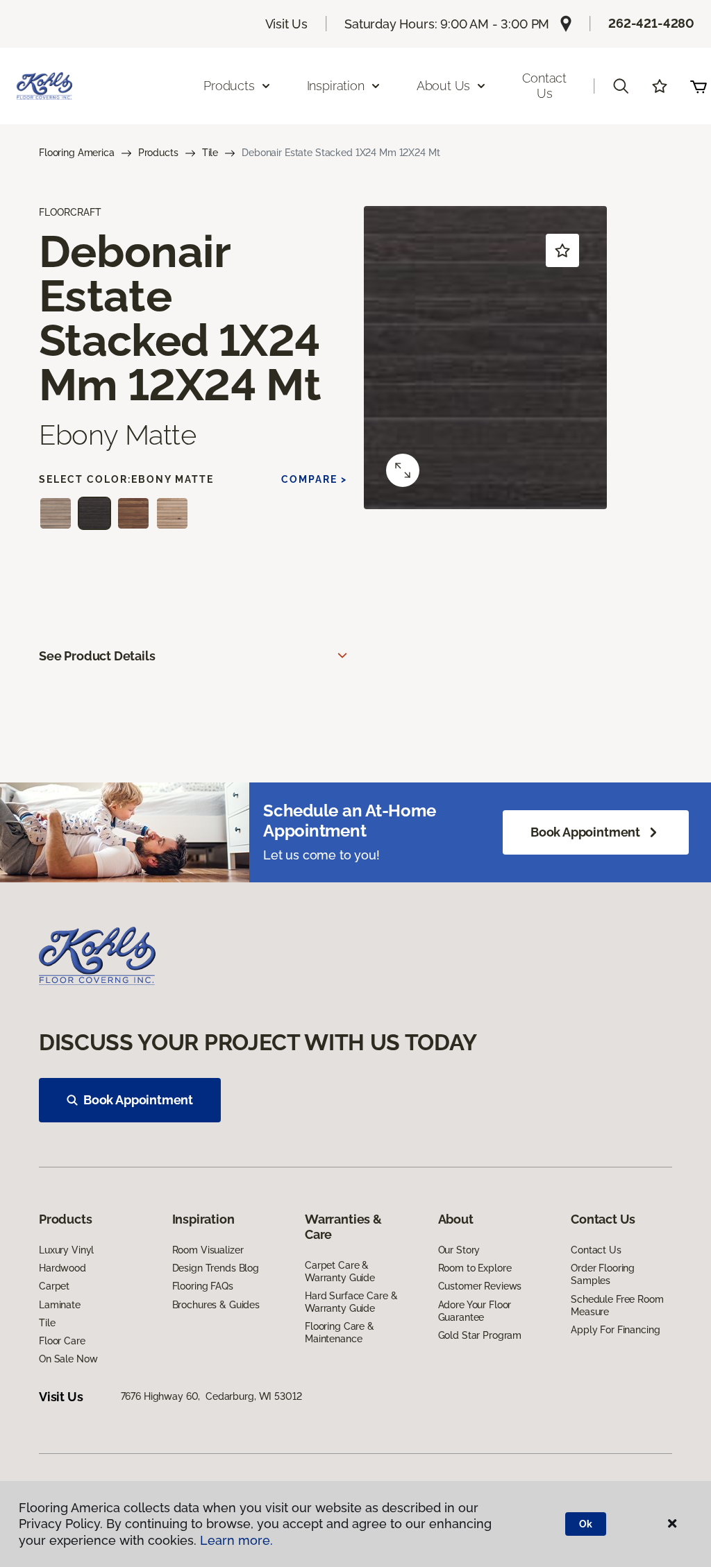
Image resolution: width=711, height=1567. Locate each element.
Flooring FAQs (202, 1286)
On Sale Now (68, 1358)
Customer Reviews (480, 1286)
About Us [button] (444, 85)
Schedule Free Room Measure (617, 1305)
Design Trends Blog (215, 1268)
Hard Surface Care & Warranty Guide (351, 1302)
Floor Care (62, 1340)
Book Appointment (585, 832)
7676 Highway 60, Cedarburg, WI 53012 (211, 1396)
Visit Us (286, 24)
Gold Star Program (480, 1335)
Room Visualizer (208, 1250)
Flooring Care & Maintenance (339, 1332)
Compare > (314, 479)
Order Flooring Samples (603, 1274)
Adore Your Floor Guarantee (475, 1311)
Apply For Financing (615, 1329)
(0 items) (698, 86)
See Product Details (97, 656)
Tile (210, 152)
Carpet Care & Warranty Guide (340, 1271)
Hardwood (62, 1268)
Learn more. (236, 1540)
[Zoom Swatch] (402, 470)
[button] (621, 86)
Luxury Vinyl (66, 1250)
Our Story (459, 1250)
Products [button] (229, 85)
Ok (585, 1524)
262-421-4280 (651, 23)
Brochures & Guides (216, 1304)
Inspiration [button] (336, 85)
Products (158, 152)
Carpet (54, 1286)
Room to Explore (475, 1268)
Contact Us (544, 86)
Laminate (60, 1304)
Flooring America (77, 152)
